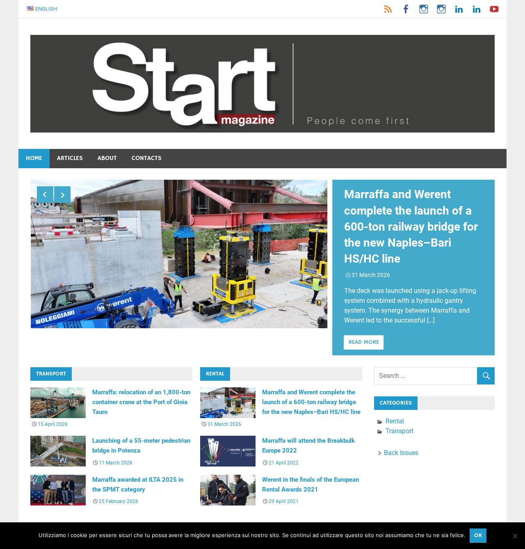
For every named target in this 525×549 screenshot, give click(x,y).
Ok (478, 535)
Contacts (147, 158)
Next (62, 194)
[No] (515, 536)
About (107, 158)
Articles (70, 158)
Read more (364, 342)
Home (34, 158)
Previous (45, 194)
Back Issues (401, 453)
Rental (395, 421)
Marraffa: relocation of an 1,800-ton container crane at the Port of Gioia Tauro (141, 402)
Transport (399, 431)
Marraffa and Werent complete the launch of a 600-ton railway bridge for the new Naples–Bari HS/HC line (411, 226)
